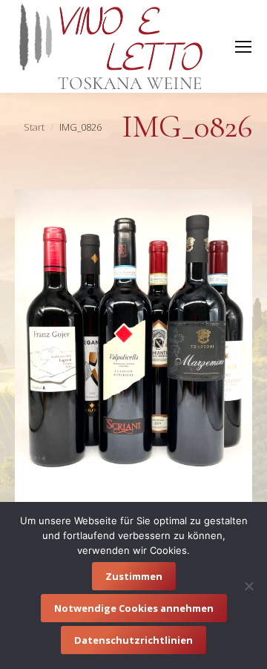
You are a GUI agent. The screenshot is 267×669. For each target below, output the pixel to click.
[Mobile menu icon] (243, 47)
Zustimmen (133, 576)
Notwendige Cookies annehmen (134, 608)
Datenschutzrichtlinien (133, 640)
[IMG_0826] (133, 347)
